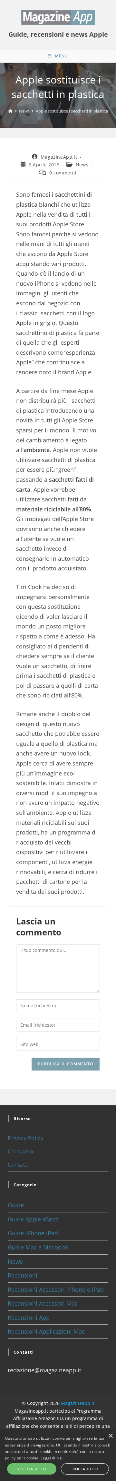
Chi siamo (20, 1151)
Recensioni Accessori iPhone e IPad (56, 1289)
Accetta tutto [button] (31, 1468)
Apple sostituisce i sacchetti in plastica (72, 111)
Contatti (18, 1164)
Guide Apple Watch (34, 1219)
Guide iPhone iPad (33, 1233)
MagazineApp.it (59, 157)
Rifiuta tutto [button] (85, 1468)
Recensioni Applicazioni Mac (46, 1331)
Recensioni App (29, 1317)
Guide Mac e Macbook (38, 1247)
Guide (16, 1205)
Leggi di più (51, 1458)
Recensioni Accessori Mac (43, 1303)
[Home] (10, 111)
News (82, 165)
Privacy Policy (25, 1138)
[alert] (58, 1455)
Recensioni (22, 1275)
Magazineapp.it (77, 1403)
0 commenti (63, 173)
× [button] (110, 1436)
